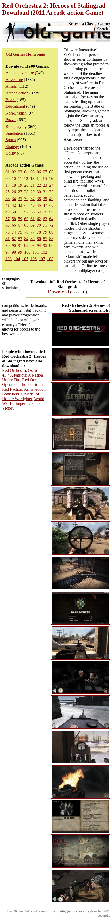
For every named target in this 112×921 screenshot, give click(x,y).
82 (14, 238)
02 (14, 172)
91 (20, 245)
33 (7, 198)
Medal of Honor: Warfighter (20, 396)
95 (45, 245)
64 (51, 219)
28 (26, 192)
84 (26, 238)
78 (39, 232)
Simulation (14, 133)
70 (39, 225)
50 (14, 212)
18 (14, 185)
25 (7, 192)
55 (45, 212)
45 (32, 205)
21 (32, 185)
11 (20, 178)
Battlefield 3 (12, 394)
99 (20, 252)
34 (14, 198)
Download (58, 291)
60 (26, 219)
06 (39, 172)
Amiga (11, 86)
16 (51, 178)
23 (45, 185)
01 (7, 172)
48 (51, 205)
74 (14, 232)
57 (7, 219)
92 (26, 245)
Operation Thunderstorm (22, 384)
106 (33, 259)
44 (26, 205)
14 (38, 178)
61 (32, 219)
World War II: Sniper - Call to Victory (23, 403)
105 (25, 259)
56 (51, 212)
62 (39, 219)
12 (26, 178)
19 (20, 185)
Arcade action (16, 93)
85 (32, 238)
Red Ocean (31, 380)
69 (32, 225)
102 (44, 252)
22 (39, 185)
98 (14, 252)
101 (36, 252)
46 (39, 205)
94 (39, 245)
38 (39, 198)
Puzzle (10, 119)
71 (45, 225)
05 (32, 172)
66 (14, 225)
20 (26, 185)
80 (51, 232)
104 (17, 259)
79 (45, 232)
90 (14, 245)
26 (14, 192)
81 (7, 238)
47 (45, 205)
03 (20, 172)
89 (7, 245)
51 (20, 212)
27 (20, 192)
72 (51, 225)
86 (39, 238)
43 (20, 205)
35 (20, 198)
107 (42, 259)
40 (51, 198)
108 (50, 259)
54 (39, 212)
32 (51, 192)
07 (45, 172)
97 (7, 252)
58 (14, 219)
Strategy (12, 146)
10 (14, 178)
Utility (10, 153)
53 (32, 212)
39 (45, 198)
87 (45, 238)
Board (10, 100)
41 (7, 205)
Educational (15, 106)
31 (45, 192)
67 (20, 225)
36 (26, 198)
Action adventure (19, 73)
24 (51, 185)
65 (7, 225)
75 (20, 232)
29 (32, 192)
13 (32, 178)
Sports (10, 140)
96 (51, 245)
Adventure (14, 79)
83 (20, 238)
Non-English (16, 113)
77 (32, 232)
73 (7, 232)
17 (7, 185)
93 (32, 245)
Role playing (16, 126)
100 (27, 252)
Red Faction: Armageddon (24, 389)
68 (26, 225)
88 (51, 238)
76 (26, 232)
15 (45, 178)
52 (26, 212)
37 (32, 198)
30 (39, 192)
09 (7, 178)
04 (26, 172)
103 (8, 259)
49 (7, 212)
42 (14, 205)
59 (20, 219)
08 (51, 172)
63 (45, 219)
